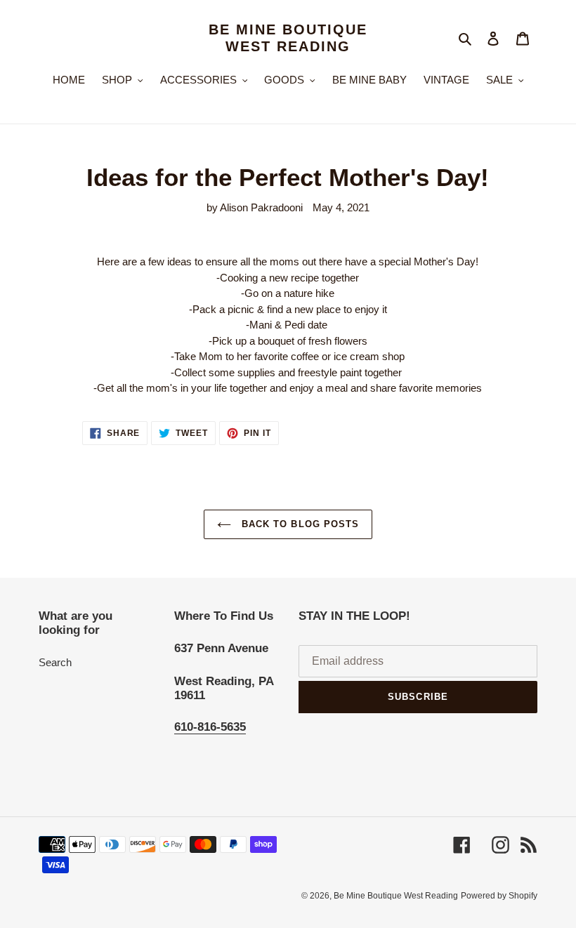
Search (55, 662)
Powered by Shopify (499, 896)
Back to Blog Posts (298, 524)
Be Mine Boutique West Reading (288, 38)
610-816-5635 (210, 727)
